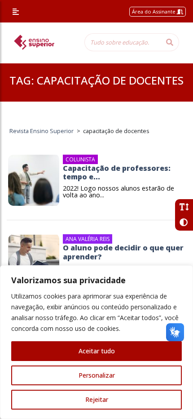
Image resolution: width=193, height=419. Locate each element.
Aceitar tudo (97, 351)
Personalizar (97, 375)
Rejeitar (96, 399)
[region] (96, 342)
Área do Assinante (154, 11)
